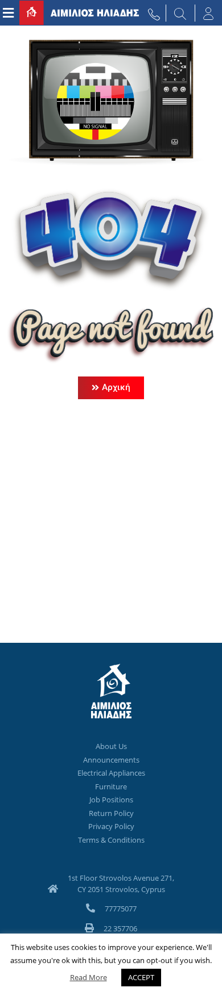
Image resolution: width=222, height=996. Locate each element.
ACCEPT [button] (141, 977)
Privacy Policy (111, 826)
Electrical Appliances (111, 773)
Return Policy (111, 813)
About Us (111, 746)
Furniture (111, 786)
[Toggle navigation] (8, 13)
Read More (88, 977)
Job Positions (111, 799)
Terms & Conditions (111, 840)
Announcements (111, 760)
